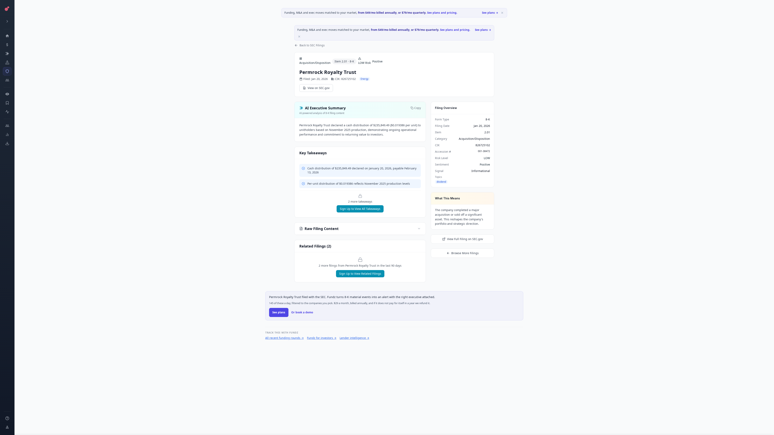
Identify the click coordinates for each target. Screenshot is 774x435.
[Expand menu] (7, 21)
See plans (278, 312)
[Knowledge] (7, 418)
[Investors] (7, 80)
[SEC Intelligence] (7, 71)
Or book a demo (302, 312)
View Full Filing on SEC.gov (465, 239)
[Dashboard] (7, 36)
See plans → (490, 12)
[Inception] (7, 62)
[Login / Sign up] (7, 427)
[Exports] (7, 143)
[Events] (7, 44)
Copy (417, 108)
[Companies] (7, 53)
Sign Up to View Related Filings (360, 274)
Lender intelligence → (354, 338)
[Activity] (7, 112)
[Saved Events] (7, 103)
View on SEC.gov (319, 88)
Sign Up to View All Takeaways (360, 209)
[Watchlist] (7, 94)
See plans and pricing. (442, 12)
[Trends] (7, 134)
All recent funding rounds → (284, 338)
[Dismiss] (502, 13)
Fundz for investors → (321, 338)
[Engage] (7, 125)
